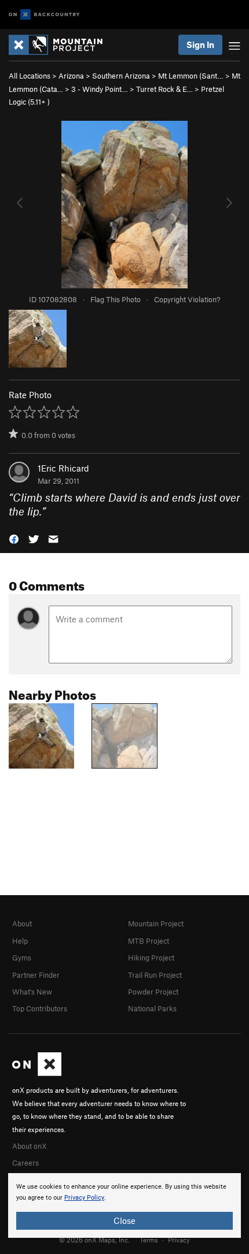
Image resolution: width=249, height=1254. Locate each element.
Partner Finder (36, 975)
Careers (25, 1162)
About (22, 923)
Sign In (200, 44)
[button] (14, 538)
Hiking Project (151, 957)
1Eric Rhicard (63, 468)
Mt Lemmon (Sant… (191, 75)
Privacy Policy (84, 1197)
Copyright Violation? (187, 299)
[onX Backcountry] (44, 15)
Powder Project (153, 991)
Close (124, 1220)
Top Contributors (39, 1008)
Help (20, 940)
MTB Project (148, 940)
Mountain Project (156, 923)
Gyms (21, 957)
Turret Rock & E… (164, 89)
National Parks (152, 1008)
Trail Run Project (155, 975)
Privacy (179, 1240)
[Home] (61, 45)
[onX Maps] (36, 1073)
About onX (29, 1146)
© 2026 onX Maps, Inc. (94, 1240)
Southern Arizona (121, 75)
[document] (124, 1205)
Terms (149, 1240)
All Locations (29, 75)
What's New (32, 991)
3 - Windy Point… (99, 89)
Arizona (71, 75)
